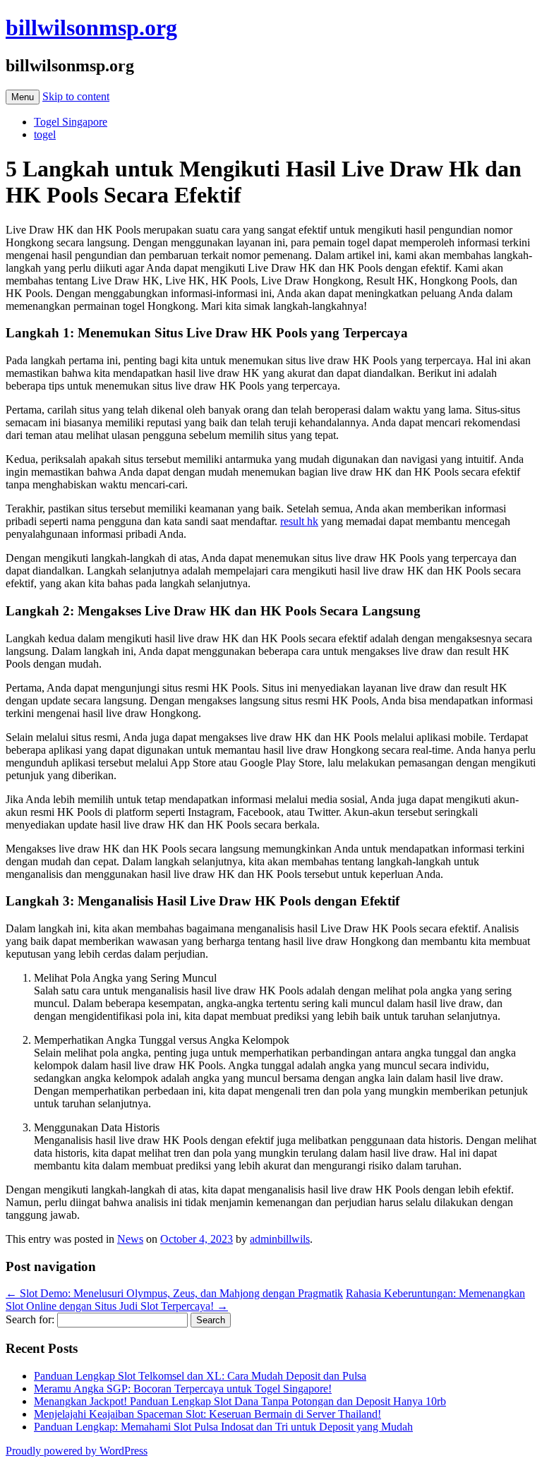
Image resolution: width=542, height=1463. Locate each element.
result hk (299, 521)
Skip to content (75, 96)
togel (45, 134)
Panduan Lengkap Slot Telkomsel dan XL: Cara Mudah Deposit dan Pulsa (200, 1376)
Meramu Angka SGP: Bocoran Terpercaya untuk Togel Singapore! (183, 1389)
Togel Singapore (70, 122)
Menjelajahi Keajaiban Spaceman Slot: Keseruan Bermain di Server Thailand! (207, 1414)
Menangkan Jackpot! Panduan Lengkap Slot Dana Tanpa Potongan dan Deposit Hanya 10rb (240, 1401)
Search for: (30, 1319)
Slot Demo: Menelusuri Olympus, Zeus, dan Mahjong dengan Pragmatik (174, 1293)
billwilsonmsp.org (91, 27)
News (130, 1239)
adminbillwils (280, 1239)
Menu (22, 97)
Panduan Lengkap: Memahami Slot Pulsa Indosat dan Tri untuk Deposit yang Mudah (223, 1427)
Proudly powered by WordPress (76, 1451)
